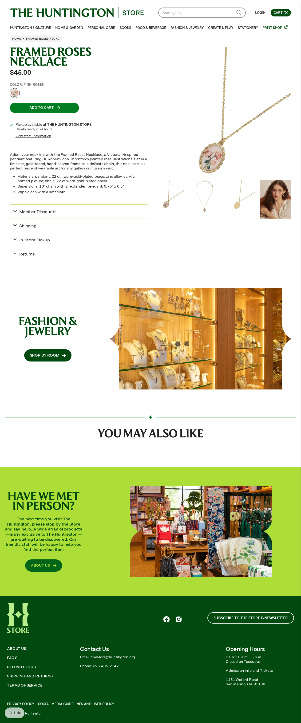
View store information (33, 136)
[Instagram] (178, 619)
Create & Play (220, 28)
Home (16, 38)
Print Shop (272, 28)
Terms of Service (24, 685)
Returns (27, 253)
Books (125, 28)
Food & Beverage (150, 28)
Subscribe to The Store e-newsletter (251, 618)
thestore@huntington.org (113, 657)
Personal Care (101, 28)
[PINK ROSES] (15, 93)
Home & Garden (69, 28)
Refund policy (22, 667)
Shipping (27, 225)
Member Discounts (37, 211)
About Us (16, 648)
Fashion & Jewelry (187, 28)
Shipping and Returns (30, 676)
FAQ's (12, 658)
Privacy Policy (20, 704)
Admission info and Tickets (249, 670)
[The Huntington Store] (80, 12)
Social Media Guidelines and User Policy (76, 704)
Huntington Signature (30, 28)
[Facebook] (166, 619)
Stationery (248, 28)
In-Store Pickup (34, 239)
